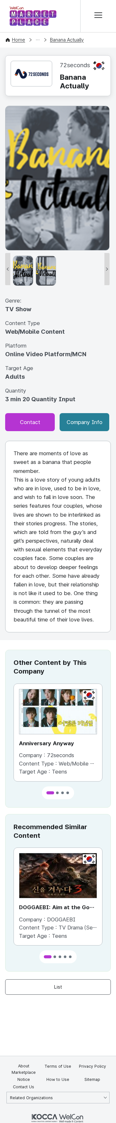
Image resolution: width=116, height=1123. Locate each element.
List (58, 987)
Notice (23, 1079)
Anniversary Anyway (46, 743)
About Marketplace (24, 1069)
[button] (50, 792)
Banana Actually (67, 40)
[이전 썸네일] (7, 269)
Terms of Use (57, 1066)
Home (18, 40)
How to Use (57, 1079)
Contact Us (23, 1086)
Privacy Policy (92, 1066)
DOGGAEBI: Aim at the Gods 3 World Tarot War (57, 908)
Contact (30, 422)
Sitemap (92, 1079)
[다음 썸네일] (107, 269)
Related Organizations (31, 1097)
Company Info (84, 422)
